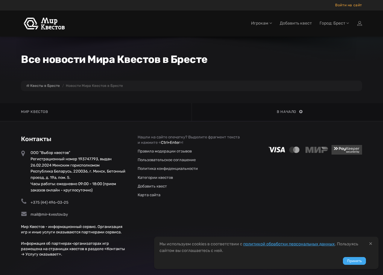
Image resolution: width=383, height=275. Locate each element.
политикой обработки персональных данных (289, 244)
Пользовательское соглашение (167, 160)
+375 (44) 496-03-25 (50, 202)
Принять (354, 261)
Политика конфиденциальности (168, 168)
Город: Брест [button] (333, 23)
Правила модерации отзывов (165, 151)
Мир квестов (34, 112)
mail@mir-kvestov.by (49, 214)
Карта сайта (149, 195)
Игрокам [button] (260, 23)
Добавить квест (296, 23)
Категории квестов (155, 177)
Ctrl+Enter (170, 142)
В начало (286, 112)
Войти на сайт (348, 5)
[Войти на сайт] (360, 23)
